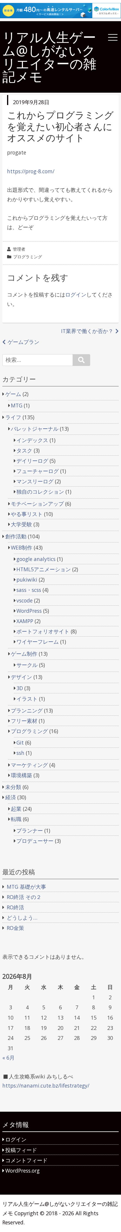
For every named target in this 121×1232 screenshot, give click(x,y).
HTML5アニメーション (43, 569)
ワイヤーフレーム (37, 641)
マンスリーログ (34, 481)
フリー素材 (24, 720)
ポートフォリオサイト (42, 631)
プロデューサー (34, 840)
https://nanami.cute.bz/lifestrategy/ (45, 1085)
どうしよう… (22, 917)
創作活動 (15, 536)
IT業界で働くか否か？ (87, 330)
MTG (16, 405)
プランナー (29, 830)
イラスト (27, 698)
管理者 (19, 249)
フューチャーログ (37, 471)
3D (19, 688)
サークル (27, 664)
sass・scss (28, 589)
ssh (20, 752)
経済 (10, 797)
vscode (24, 600)
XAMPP (24, 621)
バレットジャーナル (34, 428)
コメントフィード (26, 1160)
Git (20, 742)
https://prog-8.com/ (30, 171)
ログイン (75, 294)
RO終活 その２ (24, 896)
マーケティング (29, 764)
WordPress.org (22, 1170)
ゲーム (13, 393)
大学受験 (21, 524)
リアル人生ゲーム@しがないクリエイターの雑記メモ (49, 57)
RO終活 (15, 907)
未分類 (13, 786)
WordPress (29, 610)
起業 (16, 808)
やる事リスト (27, 513)
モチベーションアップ (37, 503)
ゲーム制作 (24, 653)
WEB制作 (21, 547)
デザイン (21, 676)
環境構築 (21, 775)
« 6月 (8, 1057)
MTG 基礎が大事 (26, 886)
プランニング (27, 710)
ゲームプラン (23, 341)
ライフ (13, 417)
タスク (24, 450)
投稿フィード (21, 1149)
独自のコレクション (40, 491)
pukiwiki (26, 579)
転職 (16, 819)
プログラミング (27, 256)
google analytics (36, 558)
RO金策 (15, 927)
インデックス (32, 440)
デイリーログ (32, 460)
